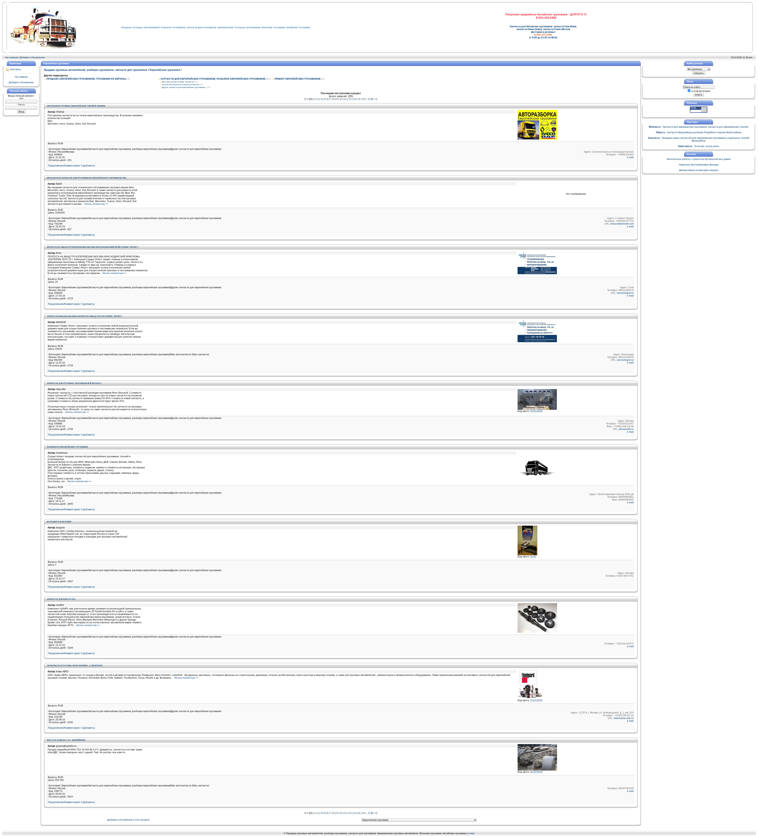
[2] (534, 411)
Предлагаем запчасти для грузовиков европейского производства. (87, 178)
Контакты (15, 69)
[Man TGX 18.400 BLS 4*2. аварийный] (537, 769)
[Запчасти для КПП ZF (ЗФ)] (537, 632)
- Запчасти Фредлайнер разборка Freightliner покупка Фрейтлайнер (698, 132)
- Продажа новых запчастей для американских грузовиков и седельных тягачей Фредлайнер (698, 139)
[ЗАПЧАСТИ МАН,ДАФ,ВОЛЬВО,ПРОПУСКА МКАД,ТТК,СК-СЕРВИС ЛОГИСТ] (537, 341)
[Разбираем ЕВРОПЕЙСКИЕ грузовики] (537, 474)
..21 (369, 99)
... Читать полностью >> (95, 204)
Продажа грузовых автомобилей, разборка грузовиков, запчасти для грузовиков (96, 69)
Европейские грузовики (165, 69)
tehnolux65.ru (626, 429)
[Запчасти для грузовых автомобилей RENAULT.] (537, 409)
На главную (11, 57)
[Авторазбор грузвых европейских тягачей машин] (537, 138)
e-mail (630, 157)
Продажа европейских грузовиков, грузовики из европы (86, 78)
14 (358, 99)
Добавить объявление (32, 57)
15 (363, 99)
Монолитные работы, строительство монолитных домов (698, 159)
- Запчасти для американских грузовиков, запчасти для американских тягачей (698, 127)
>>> (374, 99)
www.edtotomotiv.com (622, 223)
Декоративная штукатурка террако (698, 170)
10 (341, 99)
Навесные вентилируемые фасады (699, 164)
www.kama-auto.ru (624, 718)
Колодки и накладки (59, 521)
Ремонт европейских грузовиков (297, 78)
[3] (538, 411)
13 (354, 99)
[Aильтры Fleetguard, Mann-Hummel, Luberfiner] (530, 698)
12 (349, 99)
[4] (541, 411)
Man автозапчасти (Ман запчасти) (178, 82)
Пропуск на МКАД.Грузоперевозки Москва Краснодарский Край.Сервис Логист (92, 247)
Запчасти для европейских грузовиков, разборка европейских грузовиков (212, 78)
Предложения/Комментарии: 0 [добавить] (71, 165)
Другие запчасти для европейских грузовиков (183, 87)
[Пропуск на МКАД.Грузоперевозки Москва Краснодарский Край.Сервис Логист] (537, 273)
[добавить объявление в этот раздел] (128, 819)
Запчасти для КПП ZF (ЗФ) (61, 599)
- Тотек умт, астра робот (699, 146)
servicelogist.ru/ (625, 293)
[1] (531, 411)
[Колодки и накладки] (527, 554)
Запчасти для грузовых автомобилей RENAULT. (74, 383)
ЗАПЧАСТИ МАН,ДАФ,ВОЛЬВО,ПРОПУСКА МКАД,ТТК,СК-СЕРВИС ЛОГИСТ (84, 316)
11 (345, 99)
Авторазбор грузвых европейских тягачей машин (76, 106)
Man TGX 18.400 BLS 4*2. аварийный (66, 740)
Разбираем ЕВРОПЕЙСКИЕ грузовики (67, 447)
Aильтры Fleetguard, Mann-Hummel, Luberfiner (74, 665)
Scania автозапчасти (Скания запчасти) (180, 84)
